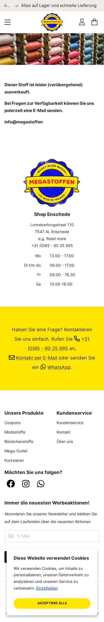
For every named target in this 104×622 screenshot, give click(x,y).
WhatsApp (58, 367)
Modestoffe (14, 432)
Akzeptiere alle (52, 603)
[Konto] (82, 22)
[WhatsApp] (40, 484)
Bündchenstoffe (18, 441)
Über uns (65, 441)
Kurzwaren (14, 460)
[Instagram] (25, 484)
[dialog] (52, 582)
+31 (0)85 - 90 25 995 (52, 245)
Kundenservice (70, 422)
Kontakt (63, 432)
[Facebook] (10, 484)
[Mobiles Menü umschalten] (7, 22)
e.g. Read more (52, 238)
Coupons (12, 422)
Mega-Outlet (15, 450)
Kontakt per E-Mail (36, 358)
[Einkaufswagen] (94, 22)
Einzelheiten (47, 588)
